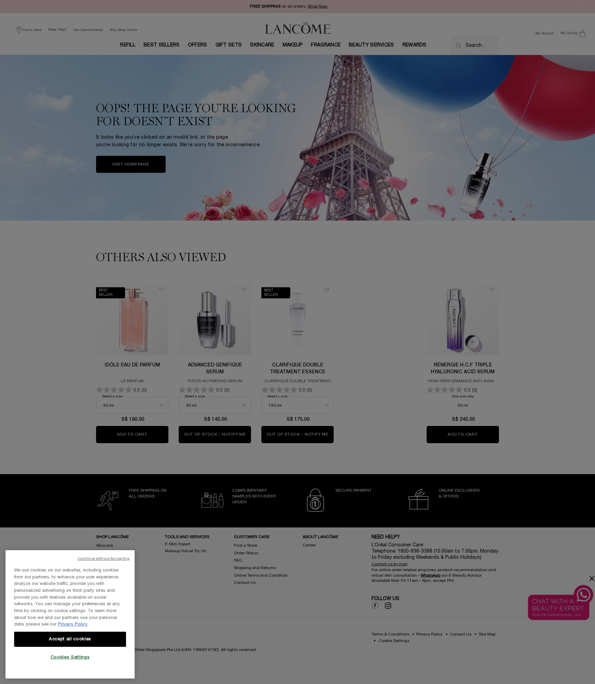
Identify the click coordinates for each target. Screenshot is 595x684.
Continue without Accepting (103, 558)
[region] (70, 614)
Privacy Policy (72, 624)
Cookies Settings (70, 657)
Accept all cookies (70, 639)
